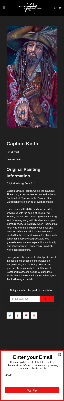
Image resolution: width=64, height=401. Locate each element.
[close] (59, 354)
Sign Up (32, 390)
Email (8, 374)
